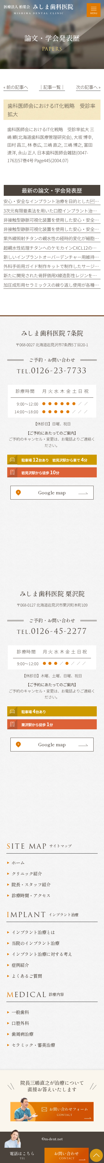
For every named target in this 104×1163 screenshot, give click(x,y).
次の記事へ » (88, 87)
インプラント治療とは (33, 932)
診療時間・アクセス (31, 895)
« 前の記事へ (15, 87)
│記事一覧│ (52, 87)
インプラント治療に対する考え (42, 954)
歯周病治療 (22, 1034)
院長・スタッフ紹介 (31, 884)
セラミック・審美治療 (33, 1045)
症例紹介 (20, 965)
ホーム (18, 862)
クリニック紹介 (27, 873)
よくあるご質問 (27, 976)
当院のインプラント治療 (35, 943)
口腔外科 (20, 1023)
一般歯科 (20, 1012)
